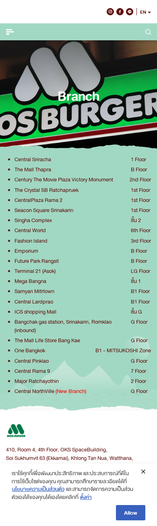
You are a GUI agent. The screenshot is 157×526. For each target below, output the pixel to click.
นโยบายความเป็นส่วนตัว (38, 488)
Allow (130, 512)
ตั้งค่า (86, 496)
